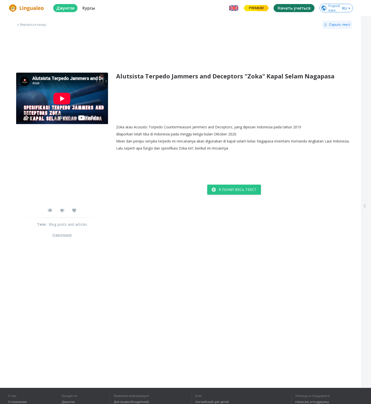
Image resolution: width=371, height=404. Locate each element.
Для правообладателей (131, 402)
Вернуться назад (33, 24)
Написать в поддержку (312, 402)
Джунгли (68, 402)
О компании (17, 402)
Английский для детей (212, 402)
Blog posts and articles (68, 224)
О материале (62, 235)
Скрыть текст (339, 24)
